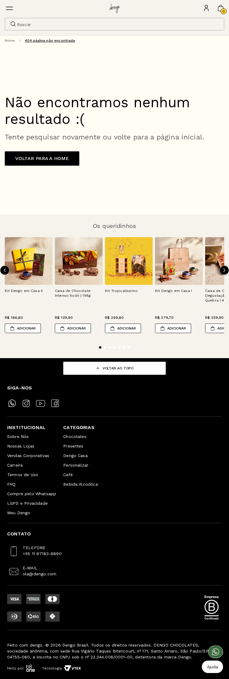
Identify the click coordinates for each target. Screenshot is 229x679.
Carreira (15, 465)
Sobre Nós (18, 436)
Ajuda (212, 666)
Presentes (73, 446)
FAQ (11, 484)
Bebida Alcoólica (80, 484)
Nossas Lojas (20, 446)
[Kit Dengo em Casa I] (179, 261)
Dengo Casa (75, 455)
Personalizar (75, 465)
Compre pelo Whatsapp (31, 493)
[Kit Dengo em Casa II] (28, 261)
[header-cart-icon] (220, 8)
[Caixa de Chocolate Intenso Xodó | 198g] (79, 261)
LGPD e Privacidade (27, 503)
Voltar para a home (42, 158)
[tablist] (114, 344)
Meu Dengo (18, 512)
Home (10, 40)
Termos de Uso (22, 474)
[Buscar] (13, 23)
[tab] (100, 347)
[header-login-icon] (206, 8)
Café (68, 474)
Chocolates (74, 436)
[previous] (5, 270)
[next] (224, 270)
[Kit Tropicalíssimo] (129, 261)
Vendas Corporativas (28, 455)
